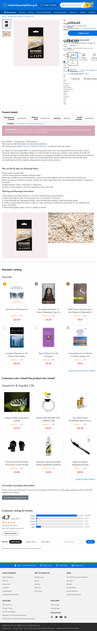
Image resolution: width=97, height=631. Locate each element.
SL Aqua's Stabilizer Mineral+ (34, 146)
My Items (92, 12)
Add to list (76, 79)
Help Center (47, 565)
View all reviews (10, 533)
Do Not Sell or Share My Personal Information (19, 618)
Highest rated (30, 542)
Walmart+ (38, 587)
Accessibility (71, 587)
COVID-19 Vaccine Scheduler (77, 577)
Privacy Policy (8, 608)
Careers (83, 12)
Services (22, 12)
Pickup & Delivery (60, 12)
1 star (33, 527)
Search (90, 542)
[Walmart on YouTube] (61, 617)
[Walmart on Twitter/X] (56, 617)
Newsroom (6, 584)
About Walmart (8, 577)
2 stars (32, 524)
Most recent (15, 542)
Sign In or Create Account (26, 565)
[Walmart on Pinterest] (65, 617)
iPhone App (55, 605)
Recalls (69, 584)
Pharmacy (73, 12)
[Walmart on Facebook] (52, 617)
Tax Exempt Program (74, 594)
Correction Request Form (15, 497)
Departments (11, 12)
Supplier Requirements (11, 594)
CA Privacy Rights (9, 611)
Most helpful (45, 542)
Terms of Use (7, 605)
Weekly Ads (79, 565)
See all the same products (85, 479)
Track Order (63, 565)
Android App (55, 608)
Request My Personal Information (14, 615)
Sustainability (7, 591)
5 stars (32, 516)
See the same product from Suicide (82, 370)
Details (86, 74)
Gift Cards (38, 591)
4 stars (32, 518)
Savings (30, 12)
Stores (36, 580)
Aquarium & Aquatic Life (25, 16)
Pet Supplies (11, 16)
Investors (6, 587)
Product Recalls (72, 591)
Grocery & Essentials (43, 12)
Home (4, 16)
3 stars (32, 521)
